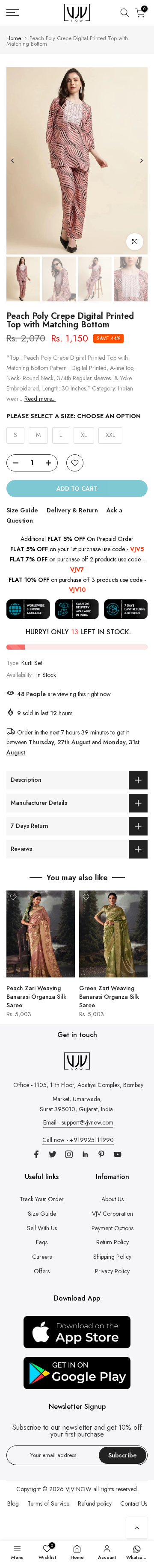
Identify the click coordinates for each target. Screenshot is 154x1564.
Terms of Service (48, 1503)
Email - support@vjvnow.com (78, 1122)
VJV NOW (78, 1489)
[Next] (141, 160)
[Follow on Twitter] (52, 1154)
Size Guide (22, 510)
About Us (112, 1199)
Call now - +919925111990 (78, 1140)
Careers (42, 1256)
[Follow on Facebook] (36, 1154)
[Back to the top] (137, 1527)
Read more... (40, 398)
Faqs (41, 1242)
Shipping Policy (112, 1256)
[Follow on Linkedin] (85, 1154)
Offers (42, 1271)
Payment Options (112, 1228)
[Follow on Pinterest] (101, 1154)
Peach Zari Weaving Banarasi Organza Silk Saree (36, 997)
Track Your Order (42, 1199)
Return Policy (112, 1242)
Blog (13, 1503)
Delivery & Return (72, 510)
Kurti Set (31, 663)
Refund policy (95, 1503)
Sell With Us (42, 1228)
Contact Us (133, 1503)
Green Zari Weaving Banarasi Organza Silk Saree (109, 997)
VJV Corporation (112, 1213)
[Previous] (12, 160)
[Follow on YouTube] (117, 1154)
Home (13, 38)
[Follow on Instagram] (69, 1154)
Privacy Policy (112, 1271)
